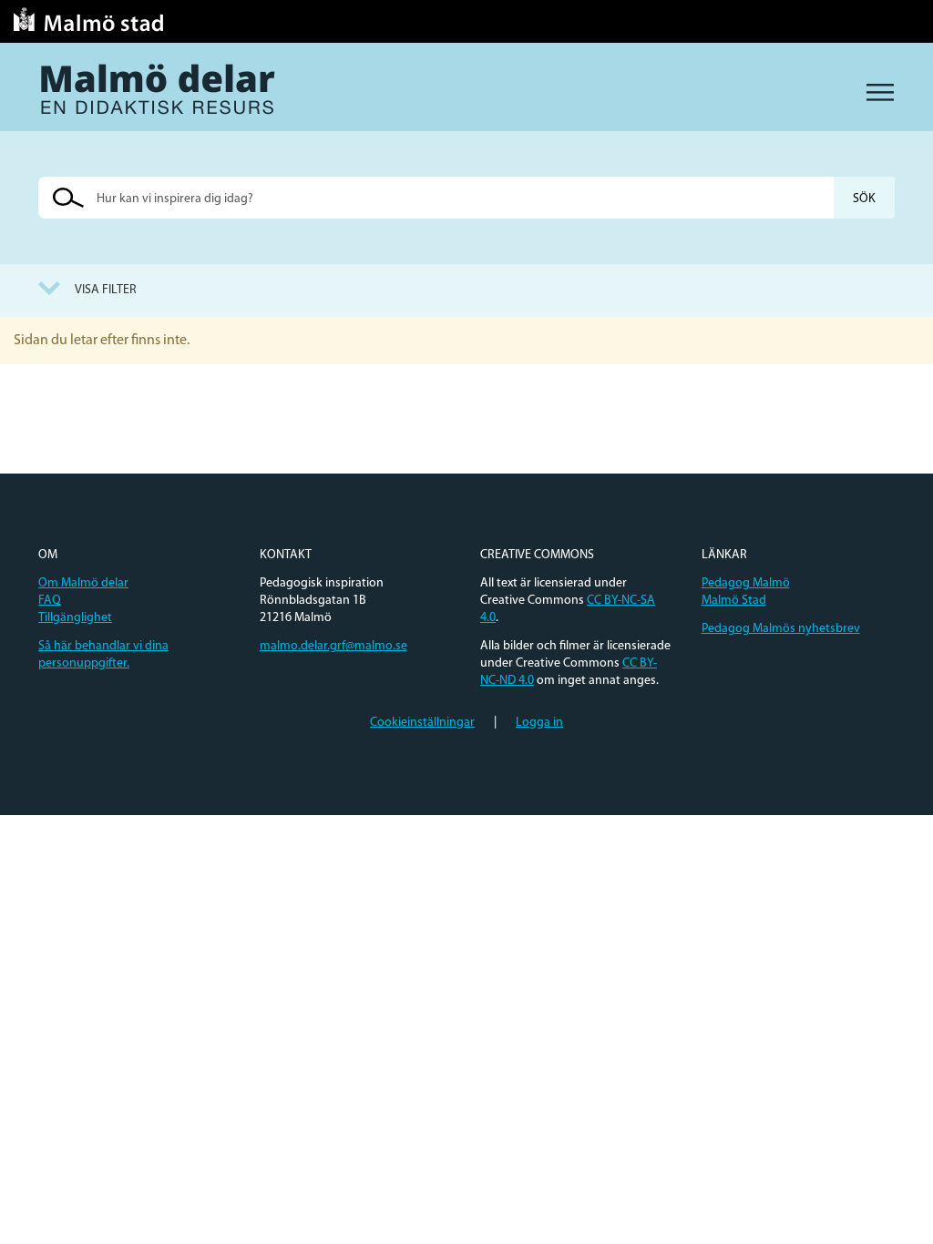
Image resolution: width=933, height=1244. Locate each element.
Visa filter (106, 290)
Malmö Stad (734, 600)
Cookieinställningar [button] (422, 722)
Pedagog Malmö (746, 583)
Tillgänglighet (75, 618)
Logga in (539, 722)
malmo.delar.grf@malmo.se (333, 646)
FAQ (49, 600)
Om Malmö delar (83, 583)
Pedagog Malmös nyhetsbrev (781, 629)
